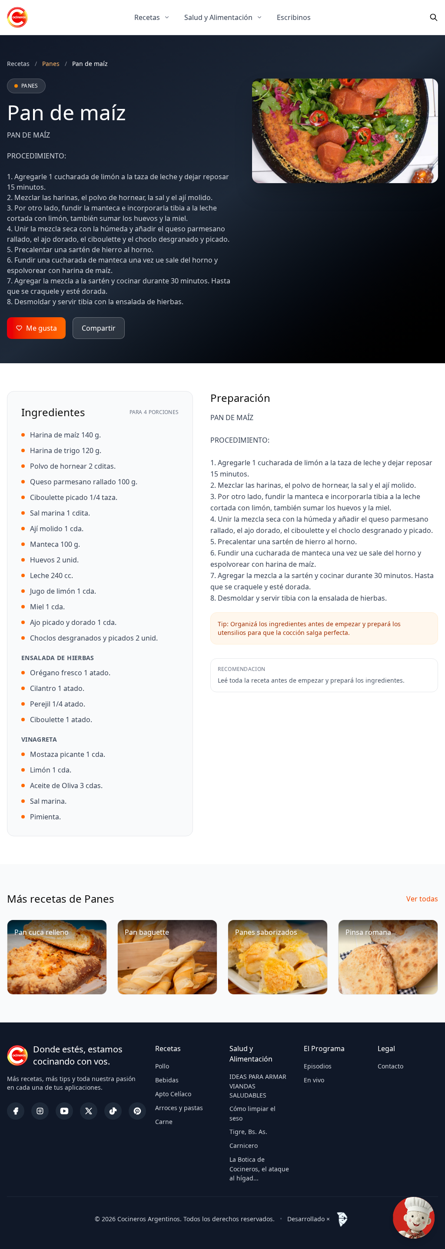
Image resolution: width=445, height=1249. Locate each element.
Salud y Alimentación (218, 17)
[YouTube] (64, 1111)
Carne (164, 1122)
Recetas (147, 17)
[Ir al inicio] (17, 17)
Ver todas (422, 899)
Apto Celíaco (173, 1094)
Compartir (99, 328)
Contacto (390, 1066)
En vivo (314, 1080)
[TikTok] (113, 1111)
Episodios (318, 1066)
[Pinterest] (137, 1111)
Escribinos (294, 17)
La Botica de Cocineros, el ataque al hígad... (259, 1168)
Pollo (162, 1066)
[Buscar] (433, 17)
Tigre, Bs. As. (248, 1131)
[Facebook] (15, 1111)
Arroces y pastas (179, 1108)
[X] (88, 1111)
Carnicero (243, 1145)
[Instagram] (40, 1111)
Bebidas (167, 1080)
